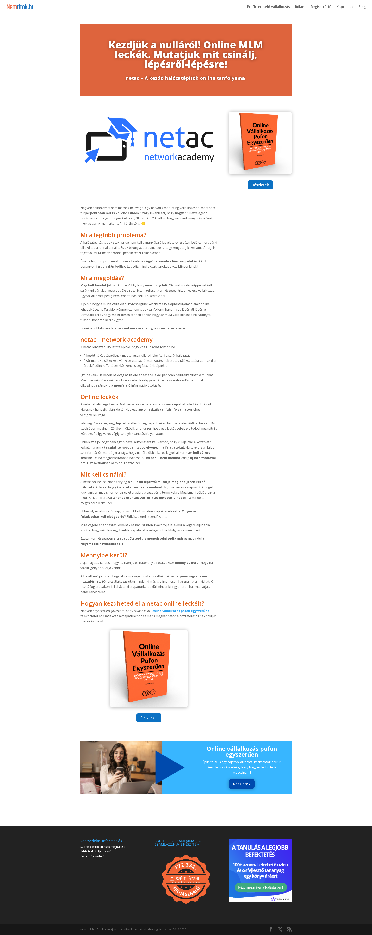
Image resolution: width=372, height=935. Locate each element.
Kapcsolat (344, 7)
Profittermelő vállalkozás (268, 7)
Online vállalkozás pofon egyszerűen (180, 611)
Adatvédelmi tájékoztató (95, 851)
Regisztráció (321, 7)
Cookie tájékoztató (92, 856)
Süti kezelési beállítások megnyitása (102, 847)
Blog (362, 7)
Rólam (300, 7)
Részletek (260, 184)
